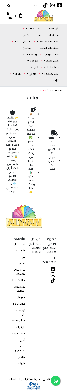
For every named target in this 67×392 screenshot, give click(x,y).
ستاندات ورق (18, 303)
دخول (10, 17)
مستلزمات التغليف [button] (49, 47)
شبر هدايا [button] (53, 34)
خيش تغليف (18, 320)
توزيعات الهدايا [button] (30, 54)
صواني (21, 356)
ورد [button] (39, 34)
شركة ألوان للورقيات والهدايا (34, 248)
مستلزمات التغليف (19, 288)
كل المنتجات (52, 28)
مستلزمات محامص (19, 271)
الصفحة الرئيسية (56, 90)
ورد (23, 256)
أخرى (22, 340)
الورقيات (20, 327)
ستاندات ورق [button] (52, 54)
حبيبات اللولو (18, 333)
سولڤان (20, 297)
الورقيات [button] (33, 60)
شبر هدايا (20, 250)
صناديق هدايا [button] (24, 41)
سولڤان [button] (27, 47)
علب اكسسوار (20, 348)
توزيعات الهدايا (20, 312)
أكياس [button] (25, 34)
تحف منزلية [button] (34, 28)
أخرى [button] (35, 67)
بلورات (21, 363)
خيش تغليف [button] (52, 60)
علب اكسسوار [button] (51, 73)
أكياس (21, 263)
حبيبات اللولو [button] (52, 67)
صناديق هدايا (18, 280)
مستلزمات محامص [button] (49, 41)
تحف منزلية (19, 243)
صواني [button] (32, 73)
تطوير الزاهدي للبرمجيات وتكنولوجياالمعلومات (33, 379)
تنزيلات (55, 80)
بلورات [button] (18, 73)
